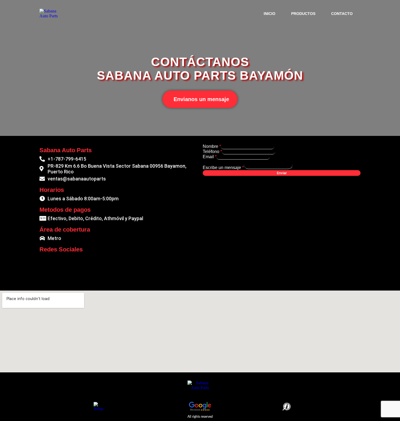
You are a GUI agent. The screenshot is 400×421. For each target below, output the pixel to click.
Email (210, 156)
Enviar (282, 173)
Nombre (212, 146)
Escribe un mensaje (223, 167)
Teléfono (212, 151)
